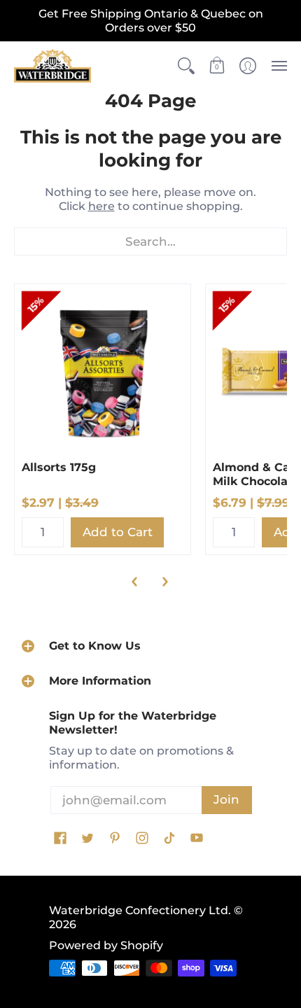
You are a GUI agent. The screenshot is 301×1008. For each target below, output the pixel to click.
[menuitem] (186, 66)
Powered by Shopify (106, 945)
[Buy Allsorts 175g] (102, 372)
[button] (186, 66)
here (101, 206)
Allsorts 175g (59, 467)
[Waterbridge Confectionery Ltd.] (52, 66)
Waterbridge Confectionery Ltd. (140, 910)
